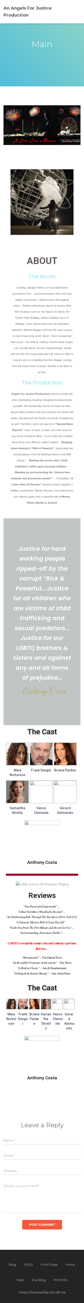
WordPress (57, 1292)
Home (70, 1264)
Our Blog (39, 1280)
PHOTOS (60, 1280)
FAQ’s (28, 1264)
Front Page (49, 1264)
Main (20, 1280)
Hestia (23, 1292)
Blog (12, 1264)
